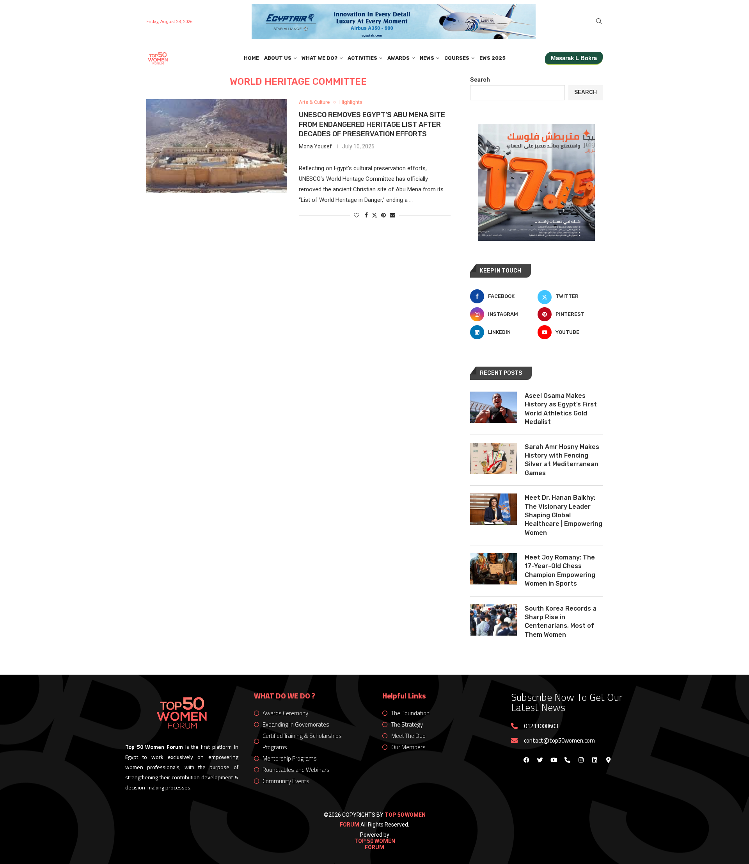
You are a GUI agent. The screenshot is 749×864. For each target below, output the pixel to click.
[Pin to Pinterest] (383, 215)
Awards (398, 58)
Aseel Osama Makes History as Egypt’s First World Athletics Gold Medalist (561, 409)
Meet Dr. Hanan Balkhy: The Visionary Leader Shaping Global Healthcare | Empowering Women (563, 515)
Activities (362, 58)
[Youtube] (553, 760)
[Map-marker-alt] (608, 760)
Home (251, 58)
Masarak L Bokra (574, 58)
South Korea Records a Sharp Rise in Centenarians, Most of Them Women (560, 621)
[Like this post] (356, 215)
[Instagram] (581, 760)
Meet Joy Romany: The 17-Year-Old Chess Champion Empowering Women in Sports (560, 570)
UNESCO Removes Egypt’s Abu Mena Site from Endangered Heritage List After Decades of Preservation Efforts (372, 124)
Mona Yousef (315, 146)
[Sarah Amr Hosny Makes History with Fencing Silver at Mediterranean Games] (493, 458)
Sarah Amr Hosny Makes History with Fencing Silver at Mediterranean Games (562, 460)
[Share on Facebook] (366, 215)
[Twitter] (540, 760)
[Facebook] (526, 760)
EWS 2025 (492, 58)
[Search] (599, 21)
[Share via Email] (392, 215)
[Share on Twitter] (374, 215)
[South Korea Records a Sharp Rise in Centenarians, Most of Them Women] (493, 620)
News (427, 58)
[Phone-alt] (567, 760)
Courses (456, 58)
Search (480, 79)
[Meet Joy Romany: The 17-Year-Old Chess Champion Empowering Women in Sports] (493, 568)
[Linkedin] (594, 760)
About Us (277, 58)
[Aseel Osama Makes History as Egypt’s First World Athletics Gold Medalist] (493, 407)
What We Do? (319, 58)
